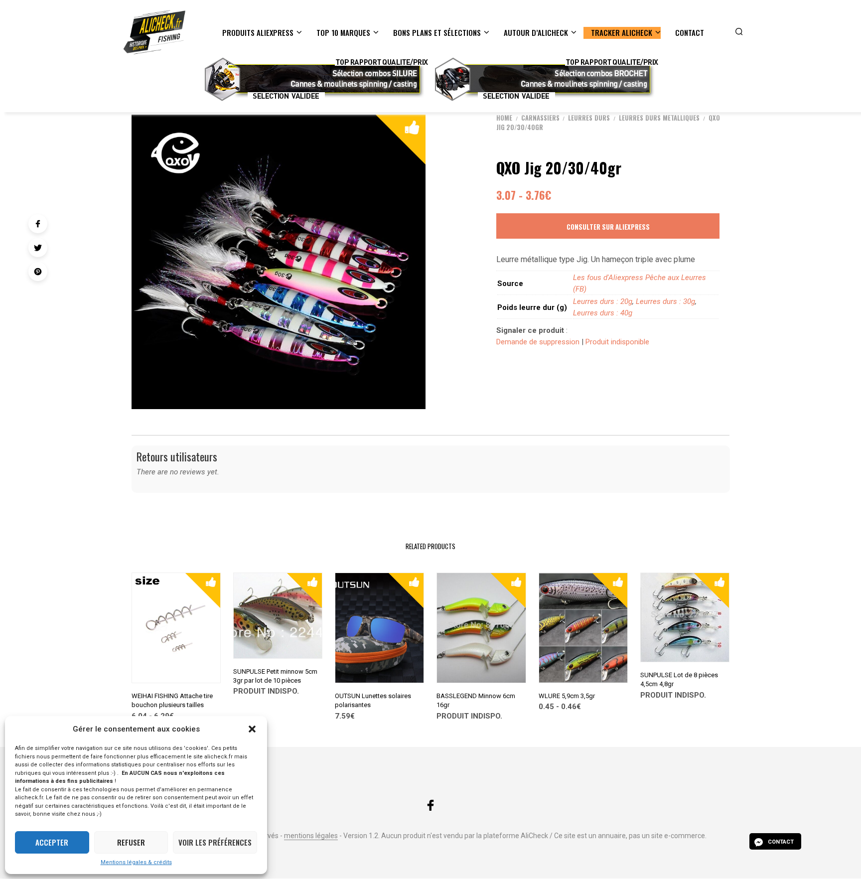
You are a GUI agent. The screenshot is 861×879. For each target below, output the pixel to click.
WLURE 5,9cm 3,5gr (567, 696)
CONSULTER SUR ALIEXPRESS (608, 227)
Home (504, 118)
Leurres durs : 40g (602, 312)
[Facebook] (37, 223)
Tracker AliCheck (621, 32)
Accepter (51, 842)
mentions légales (311, 836)
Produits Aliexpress (257, 32)
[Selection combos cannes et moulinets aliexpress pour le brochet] (545, 79)
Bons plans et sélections (437, 32)
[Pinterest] (37, 271)
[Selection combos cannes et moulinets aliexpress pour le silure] (315, 79)
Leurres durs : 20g (602, 301)
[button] (252, 729)
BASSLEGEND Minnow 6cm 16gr (475, 700)
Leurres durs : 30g (665, 301)
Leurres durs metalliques (659, 118)
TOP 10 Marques (343, 32)
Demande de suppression (537, 341)
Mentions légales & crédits (136, 862)
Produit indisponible (617, 341)
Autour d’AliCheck (536, 32)
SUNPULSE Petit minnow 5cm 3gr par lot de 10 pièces (275, 676)
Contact (689, 32)
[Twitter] (37, 247)
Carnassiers (540, 118)
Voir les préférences (215, 842)
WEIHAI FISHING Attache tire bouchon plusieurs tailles (172, 700)
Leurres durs (589, 118)
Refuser (131, 842)
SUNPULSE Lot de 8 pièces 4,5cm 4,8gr (679, 679)
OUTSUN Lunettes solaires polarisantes (373, 700)
